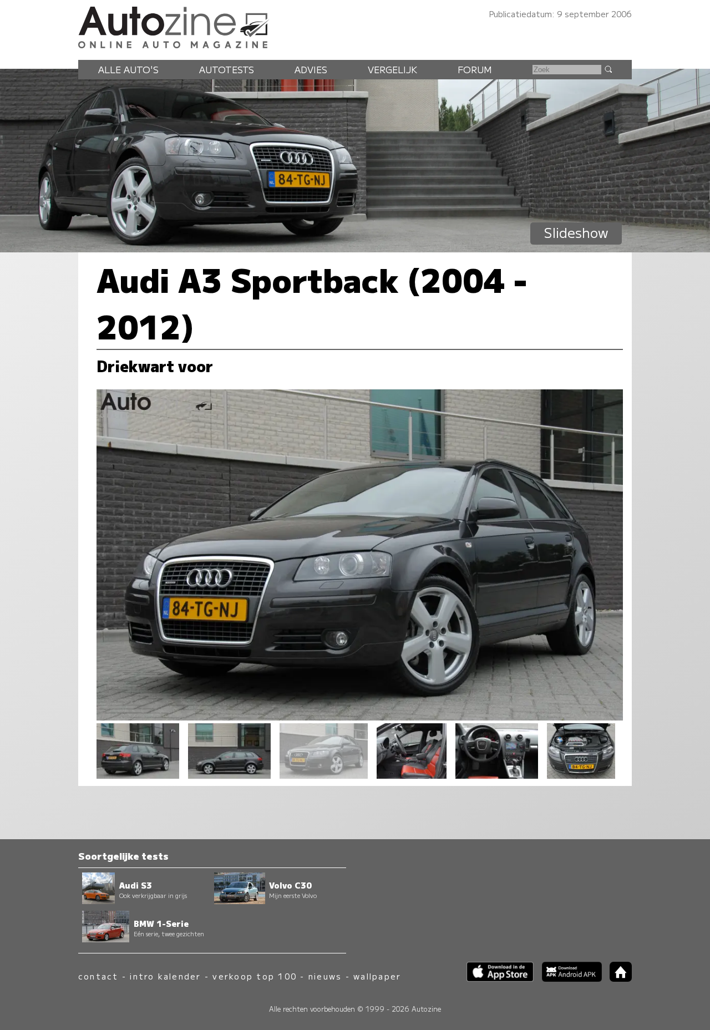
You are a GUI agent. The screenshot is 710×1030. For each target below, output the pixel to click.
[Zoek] (608, 69)
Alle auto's (128, 69)
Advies (311, 69)
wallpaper (377, 976)
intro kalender (165, 976)
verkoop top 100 (254, 976)
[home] (617, 978)
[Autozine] (355, 25)
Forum (475, 69)
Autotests (226, 69)
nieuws (325, 976)
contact (98, 976)
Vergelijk (392, 69)
